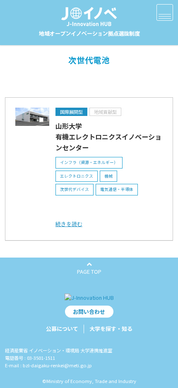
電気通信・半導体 (116, 189)
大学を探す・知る (110, 329)
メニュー (164, 12)
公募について (62, 329)
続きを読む (68, 224)
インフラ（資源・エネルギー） (89, 162)
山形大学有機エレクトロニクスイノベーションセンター (108, 136)
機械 (108, 176)
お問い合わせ (89, 312)
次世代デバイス (74, 189)
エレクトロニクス (76, 176)
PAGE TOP (89, 271)
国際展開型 (71, 111)
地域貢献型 (105, 111)
